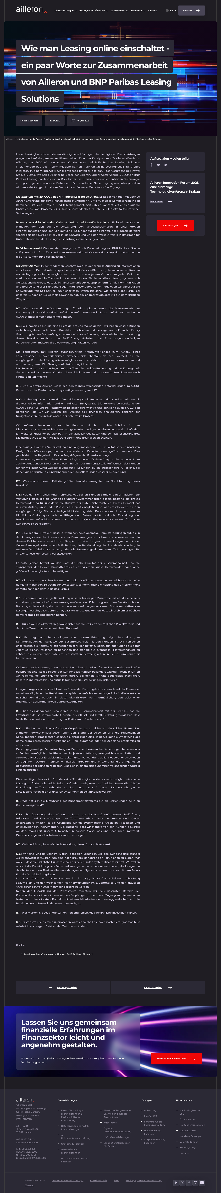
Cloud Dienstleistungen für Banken (117, 1144)
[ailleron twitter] (182, 1183)
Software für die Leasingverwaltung (155, 1123)
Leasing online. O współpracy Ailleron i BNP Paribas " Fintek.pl (58, 954)
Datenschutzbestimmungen (67, 1180)
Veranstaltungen (189, 1142)
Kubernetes (110, 1122)
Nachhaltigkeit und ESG (190, 1112)
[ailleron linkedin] (176, 1183)
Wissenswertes (188, 1130)
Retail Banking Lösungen (152, 1132)
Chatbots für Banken (72, 1144)
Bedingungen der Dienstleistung (144, 1180)
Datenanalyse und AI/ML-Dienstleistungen (75, 1127)
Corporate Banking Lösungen (154, 1141)
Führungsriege (188, 1147)
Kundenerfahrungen (191, 1136)
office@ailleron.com (27, 1142)
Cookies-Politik (98, 1180)
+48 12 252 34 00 (25, 1139)
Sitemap (29, 1185)
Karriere (184, 1153)
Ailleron (9, 139)
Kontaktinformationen (192, 1125)
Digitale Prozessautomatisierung (117, 1130)
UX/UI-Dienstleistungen (117, 1137)
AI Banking (150, 1110)
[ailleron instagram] (195, 1183)
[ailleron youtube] (202, 1183)
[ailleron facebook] (189, 1183)
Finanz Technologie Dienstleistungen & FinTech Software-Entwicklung (72, 1115)
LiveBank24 (150, 1116)
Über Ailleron (187, 1119)
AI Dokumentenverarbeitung (76, 1136)
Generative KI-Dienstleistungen (70, 1151)
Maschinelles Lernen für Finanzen (74, 1160)
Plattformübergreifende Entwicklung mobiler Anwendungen (117, 1113)
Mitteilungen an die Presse (29, 139)
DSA (116, 1180)
